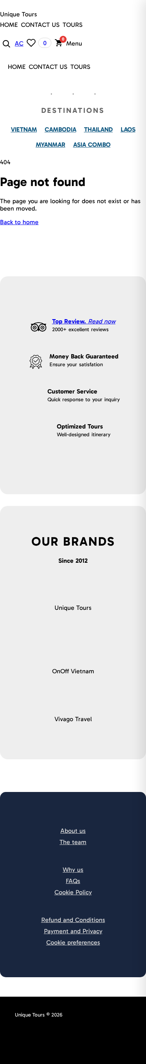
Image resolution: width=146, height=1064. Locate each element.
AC (19, 43)
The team (73, 842)
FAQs (73, 881)
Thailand (98, 129)
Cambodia (60, 129)
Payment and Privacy (73, 931)
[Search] (6, 43)
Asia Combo (92, 144)
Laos (128, 129)
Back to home (19, 222)
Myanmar (50, 144)
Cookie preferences (73, 942)
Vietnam (24, 129)
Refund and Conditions (73, 920)
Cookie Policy (73, 892)
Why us (73, 869)
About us (73, 830)
